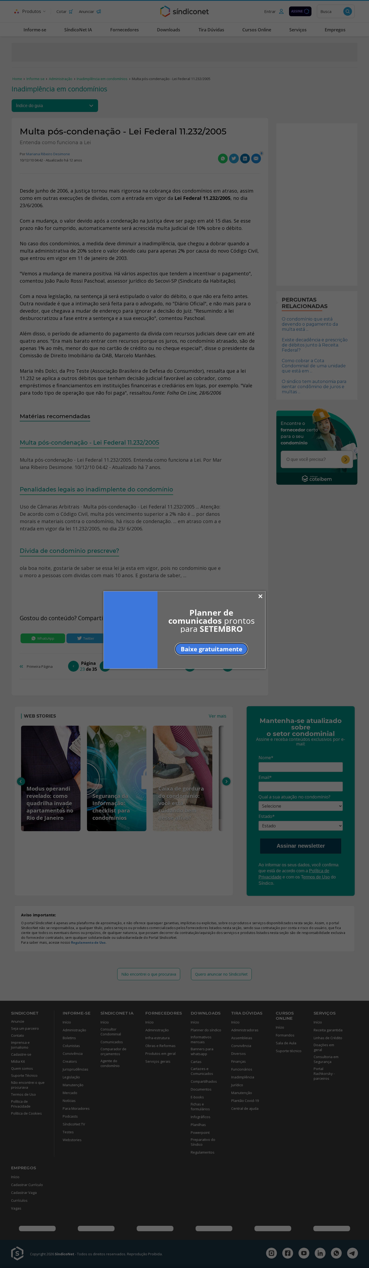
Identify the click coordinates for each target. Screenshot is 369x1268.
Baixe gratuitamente (211, 649)
